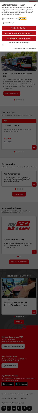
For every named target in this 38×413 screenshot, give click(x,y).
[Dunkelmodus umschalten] (35, 5)
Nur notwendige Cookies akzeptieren (19, 38)
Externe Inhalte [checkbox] (9, 23)
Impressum (17, 48)
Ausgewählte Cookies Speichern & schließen (19, 33)
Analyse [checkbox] (23, 18)
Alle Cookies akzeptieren (19, 28)
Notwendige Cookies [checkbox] (10, 18)
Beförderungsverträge (29, 48)
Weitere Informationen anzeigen (19, 43)
